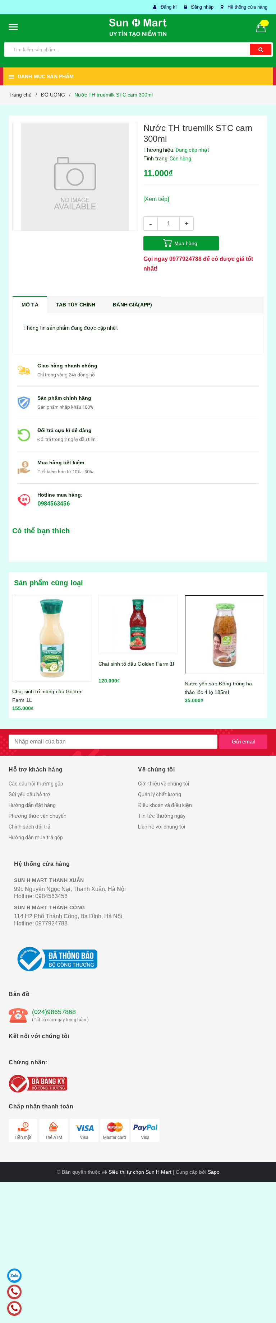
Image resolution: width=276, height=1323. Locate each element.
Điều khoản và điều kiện (165, 805)
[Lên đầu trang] (260, 1301)
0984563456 (53, 503)
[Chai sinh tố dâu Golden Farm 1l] (138, 625)
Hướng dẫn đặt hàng (32, 805)
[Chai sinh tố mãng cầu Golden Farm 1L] (51, 638)
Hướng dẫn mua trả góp (36, 837)
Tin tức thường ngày (161, 816)
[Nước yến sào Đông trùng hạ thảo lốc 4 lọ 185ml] (224, 634)
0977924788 (185, 259)
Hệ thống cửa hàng (247, 7)
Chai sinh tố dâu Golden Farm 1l (136, 664)
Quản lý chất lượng (159, 794)
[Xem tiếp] (156, 199)
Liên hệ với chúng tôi (161, 827)
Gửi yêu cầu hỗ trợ (29, 794)
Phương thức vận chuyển (37, 816)
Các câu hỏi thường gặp (36, 784)
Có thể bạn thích (41, 531)
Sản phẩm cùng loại (48, 583)
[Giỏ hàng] (263, 27)
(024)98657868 (54, 1011)
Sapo (214, 1172)
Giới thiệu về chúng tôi (163, 784)
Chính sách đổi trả (29, 827)
